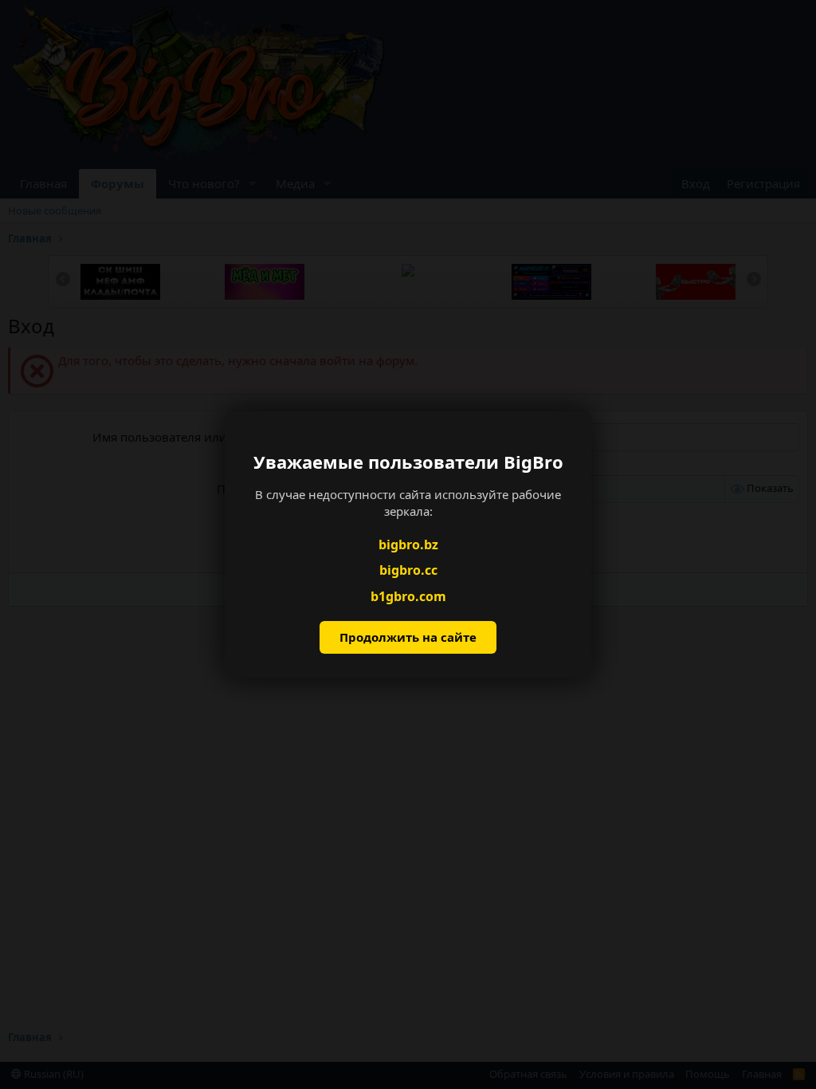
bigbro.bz (408, 544)
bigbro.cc (408, 570)
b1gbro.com (408, 596)
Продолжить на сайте (408, 637)
